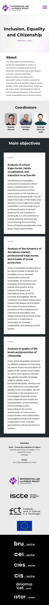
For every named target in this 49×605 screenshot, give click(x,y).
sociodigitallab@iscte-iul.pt (24, 462)
